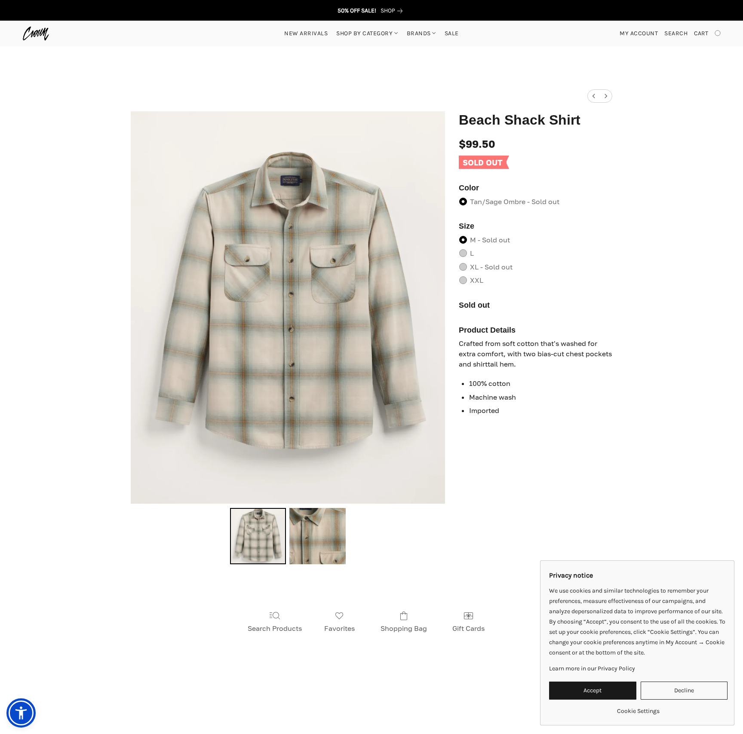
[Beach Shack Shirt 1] (317, 536)
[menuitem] (594, 96)
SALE (452, 33)
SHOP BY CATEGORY (365, 33)
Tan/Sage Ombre (514, 201)
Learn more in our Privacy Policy (592, 668)
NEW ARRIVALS (306, 33)
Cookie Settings (461, 696)
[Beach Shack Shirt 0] (258, 536)
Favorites (339, 628)
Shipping (335, 696)
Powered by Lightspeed (371, 711)
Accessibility (295, 696)
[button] (36, 33)
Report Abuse (511, 696)
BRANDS (420, 33)
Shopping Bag (404, 628)
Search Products (275, 628)
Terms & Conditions (241, 696)
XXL (476, 280)
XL (491, 267)
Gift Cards (468, 628)
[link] (393, 11)
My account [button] (639, 33)
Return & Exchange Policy (393, 696)
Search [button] (676, 33)
